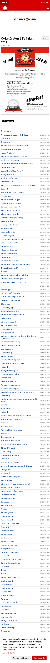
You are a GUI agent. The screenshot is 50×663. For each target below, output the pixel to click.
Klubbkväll (4, 412)
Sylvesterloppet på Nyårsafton (11, 149)
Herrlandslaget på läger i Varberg (12, 218)
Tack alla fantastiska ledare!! (10, 441)
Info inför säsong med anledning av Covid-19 (16, 416)
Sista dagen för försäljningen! (11, 360)
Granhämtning (5, 396)
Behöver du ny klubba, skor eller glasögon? (15, 264)
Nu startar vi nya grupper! (9, 545)
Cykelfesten (5, 567)
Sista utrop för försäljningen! (10, 293)
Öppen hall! (4, 189)
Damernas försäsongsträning (10, 563)
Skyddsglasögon (6, 502)
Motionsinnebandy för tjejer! (10, 477)
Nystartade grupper (7, 541)
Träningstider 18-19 (7, 549)
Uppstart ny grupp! (7, 308)
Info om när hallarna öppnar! (10, 389)
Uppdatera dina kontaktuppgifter (12, 559)
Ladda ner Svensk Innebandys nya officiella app (16, 466)
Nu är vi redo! (5, 556)
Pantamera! (4, 599)
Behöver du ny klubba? (8, 167)
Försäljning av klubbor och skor (11, 300)
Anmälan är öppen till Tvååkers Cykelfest (14, 275)
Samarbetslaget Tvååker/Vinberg (12, 491)
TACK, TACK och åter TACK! (10, 325)
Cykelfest (4, 538)
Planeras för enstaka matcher (10, 385)
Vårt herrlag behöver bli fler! (10, 214)
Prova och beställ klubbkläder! (11, 203)
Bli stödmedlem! (6, 257)
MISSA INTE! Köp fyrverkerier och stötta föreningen (18, 185)
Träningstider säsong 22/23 (10, 311)
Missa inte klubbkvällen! (9, 254)
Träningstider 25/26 (7, 175)
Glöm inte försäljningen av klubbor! (12, 297)
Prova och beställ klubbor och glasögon (14, 135)
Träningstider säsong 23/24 (10, 268)
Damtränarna (5, 423)
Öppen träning (5, 459)
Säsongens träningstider (9, 621)
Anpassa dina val (9, 653)
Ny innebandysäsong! (8, 498)
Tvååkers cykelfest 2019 (9, 513)
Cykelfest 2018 (6, 592)
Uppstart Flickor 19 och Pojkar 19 (12, 171)
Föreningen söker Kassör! (9, 225)
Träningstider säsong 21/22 (10, 371)
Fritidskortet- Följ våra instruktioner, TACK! (15, 157)
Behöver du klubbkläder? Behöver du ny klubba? (17, 164)
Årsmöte (4, 272)
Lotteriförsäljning (6, 606)
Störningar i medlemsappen (10, 455)
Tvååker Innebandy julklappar (10, 200)
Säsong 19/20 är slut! (8, 448)
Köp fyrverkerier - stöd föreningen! (12, 192)
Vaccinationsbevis (7, 356)
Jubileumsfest (6, 139)
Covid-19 (4, 405)
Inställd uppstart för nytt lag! (10, 342)
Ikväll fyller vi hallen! (7, 333)
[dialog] (25, 648)
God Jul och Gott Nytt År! (9, 243)
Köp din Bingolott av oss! (9, 250)
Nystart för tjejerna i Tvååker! (10, 488)
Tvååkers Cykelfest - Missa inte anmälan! (14, 146)
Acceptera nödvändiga (21, 658)
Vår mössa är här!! (7, 246)
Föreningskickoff (6, 318)
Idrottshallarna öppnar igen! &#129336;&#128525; (17, 392)
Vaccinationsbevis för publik (10, 345)
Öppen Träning (6, 452)
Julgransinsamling (7, 349)
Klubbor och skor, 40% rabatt (10, 210)
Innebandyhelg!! (6, 473)
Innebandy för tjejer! (7, 595)
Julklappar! (5, 610)
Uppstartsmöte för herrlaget (10, 374)
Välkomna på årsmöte (8, 221)
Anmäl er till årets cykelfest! (10, 577)
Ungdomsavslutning (7, 516)
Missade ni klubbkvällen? (9, 261)
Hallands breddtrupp (8, 495)
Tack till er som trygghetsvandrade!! (13, 419)
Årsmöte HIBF (5, 631)
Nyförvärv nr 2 (5, 434)
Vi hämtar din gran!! (7, 236)
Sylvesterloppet (6, 196)
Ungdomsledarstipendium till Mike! (12, 363)
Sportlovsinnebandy (7, 531)
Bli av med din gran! (7, 182)
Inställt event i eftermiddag (10, 160)
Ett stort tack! (5, 304)
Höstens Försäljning (7, 153)
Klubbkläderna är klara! (8, 613)
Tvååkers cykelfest (7, 228)
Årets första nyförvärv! (8, 437)
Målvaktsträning (6, 534)
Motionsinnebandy (7, 480)
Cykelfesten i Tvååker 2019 (10, 523)
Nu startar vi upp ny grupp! (10, 462)
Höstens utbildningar (8, 628)
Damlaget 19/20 (6, 470)
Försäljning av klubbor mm (10, 552)
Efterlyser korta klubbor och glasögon (13, 279)
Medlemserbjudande (8, 232)
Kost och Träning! (7, 520)
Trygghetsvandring (7, 426)
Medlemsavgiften (6, 617)
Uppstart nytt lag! (7, 353)
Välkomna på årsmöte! (8, 322)
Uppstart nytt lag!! (7, 329)
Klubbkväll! (4, 367)
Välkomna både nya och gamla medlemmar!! (15, 484)
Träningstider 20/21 (7, 408)
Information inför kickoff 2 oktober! (12, 315)
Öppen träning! (6, 527)
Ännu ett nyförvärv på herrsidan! (11, 430)
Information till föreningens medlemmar (14, 444)
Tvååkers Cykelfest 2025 (9, 178)
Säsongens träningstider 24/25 (11, 207)
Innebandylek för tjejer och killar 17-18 (13, 282)
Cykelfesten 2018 (6, 585)
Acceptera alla (39, 658)
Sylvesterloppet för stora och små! (12, 239)
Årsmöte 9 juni (6, 142)
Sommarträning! (6, 378)
